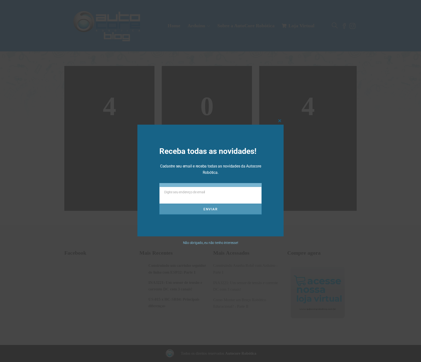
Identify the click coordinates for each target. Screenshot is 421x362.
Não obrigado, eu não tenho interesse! (210, 243)
